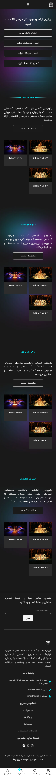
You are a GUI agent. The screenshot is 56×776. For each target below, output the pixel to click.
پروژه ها (28, 717)
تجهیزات (28, 724)
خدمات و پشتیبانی (28, 731)
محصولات (28, 710)
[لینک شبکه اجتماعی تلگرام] (24, 745)
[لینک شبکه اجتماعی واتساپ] (28, 745)
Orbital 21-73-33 (40, 186)
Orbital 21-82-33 (40, 158)
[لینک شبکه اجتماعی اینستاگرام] (32, 745)
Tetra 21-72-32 (15, 158)
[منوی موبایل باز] (28, 5)
